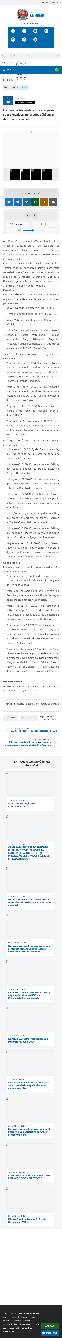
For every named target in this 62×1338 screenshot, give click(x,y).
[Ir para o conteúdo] (44, 39)
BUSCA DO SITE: (10, 51)
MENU (9, 69)
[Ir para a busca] (18, 46)
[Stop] (34, 215)
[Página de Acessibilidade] (35, 39)
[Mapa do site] (24, 39)
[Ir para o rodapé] (25, 46)
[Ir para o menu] (11, 46)
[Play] (27, 215)
